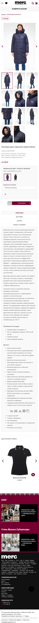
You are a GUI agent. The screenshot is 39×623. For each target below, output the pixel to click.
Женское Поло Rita (19, 478)
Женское (3, 14)
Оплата (19, 221)
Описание (19, 213)
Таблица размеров (10, 188)
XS (5, 194)
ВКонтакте (6, 602)
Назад (5, 18)
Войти (3, 581)
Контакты (4, 620)
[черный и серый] (15, 177)
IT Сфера (26, 616)
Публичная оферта (15, 620)
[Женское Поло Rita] (19, 475)
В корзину (22, 203)
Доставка (19, 217)
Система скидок (6, 590)
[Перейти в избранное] (6, 3)
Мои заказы (5, 583)
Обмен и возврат (19, 225)
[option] (19, 463)
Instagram (6, 604)
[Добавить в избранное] (9, 203)
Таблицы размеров (7, 597)
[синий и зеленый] (7, 177)
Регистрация (5, 579)
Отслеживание (6, 584)
